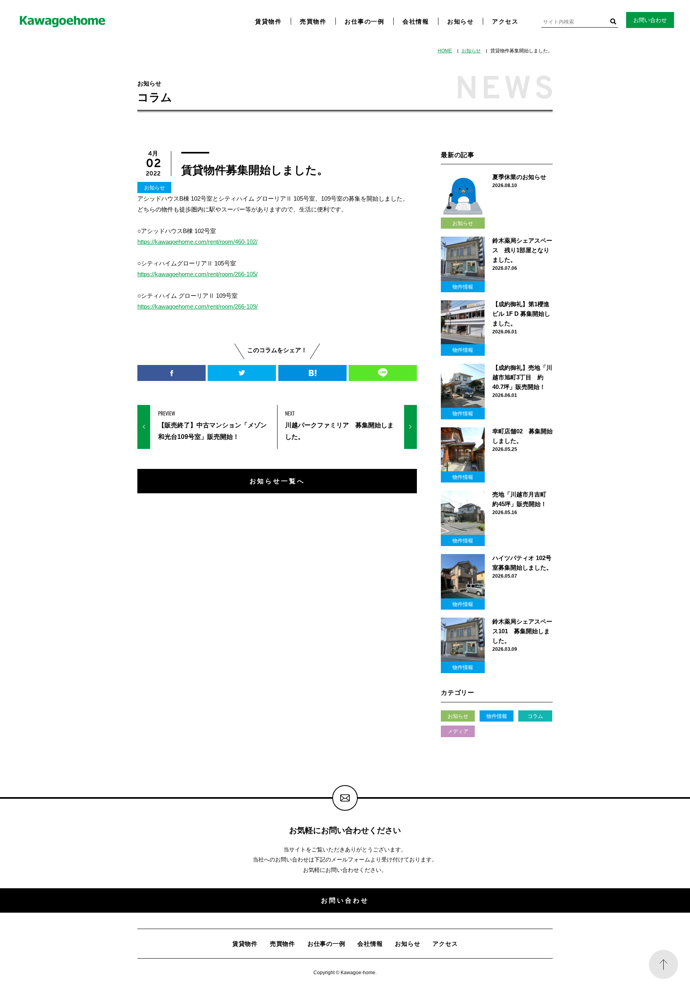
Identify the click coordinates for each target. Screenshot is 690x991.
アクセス (505, 21)
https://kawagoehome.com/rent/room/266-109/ (197, 306)
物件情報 (496, 716)
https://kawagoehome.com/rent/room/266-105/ (197, 274)
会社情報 (415, 21)
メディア (458, 731)
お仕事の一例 (364, 21)
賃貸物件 (268, 21)
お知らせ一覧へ (277, 481)
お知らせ (460, 21)
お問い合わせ (650, 20)
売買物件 (313, 21)
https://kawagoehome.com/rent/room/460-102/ (197, 241)
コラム (535, 716)
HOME (445, 51)
